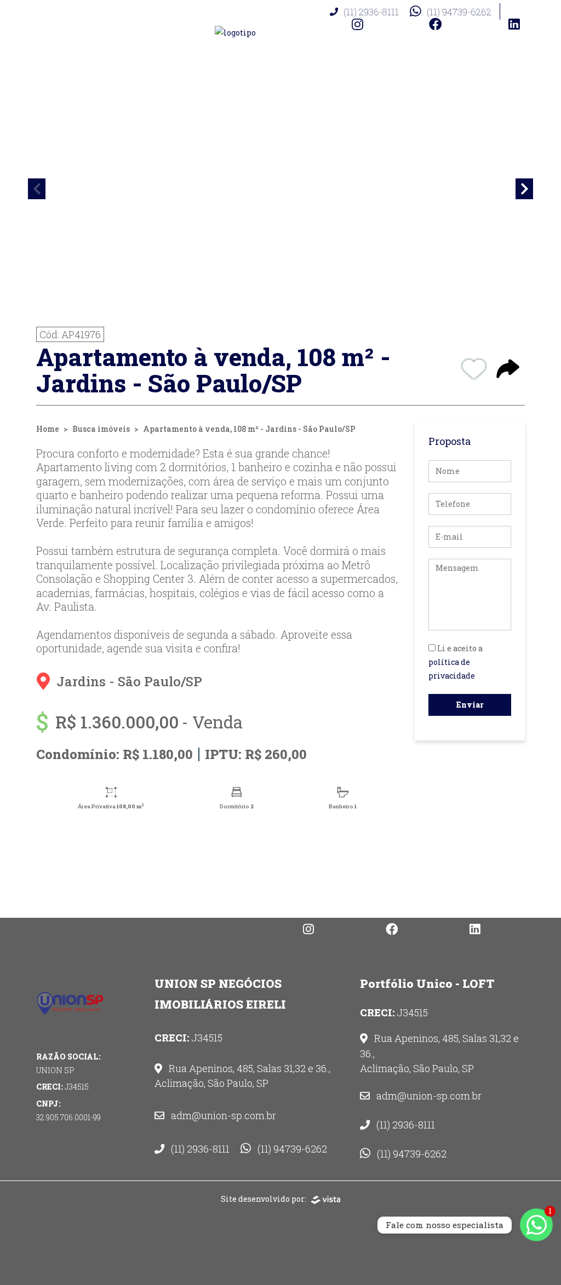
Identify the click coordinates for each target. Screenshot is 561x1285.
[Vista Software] (326, 1199)
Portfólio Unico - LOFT (427, 983)
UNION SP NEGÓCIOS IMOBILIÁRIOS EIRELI (220, 994)
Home (47, 429)
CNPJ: (68, 1110)
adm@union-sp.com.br (222, 1115)
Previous (36, 188)
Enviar (470, 704)
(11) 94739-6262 (459, 11)
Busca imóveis (101, 429)
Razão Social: (68, 1063)
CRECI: (62, 1086)
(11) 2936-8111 (371, 11)
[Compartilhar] (507, 370)
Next (524, 188)
